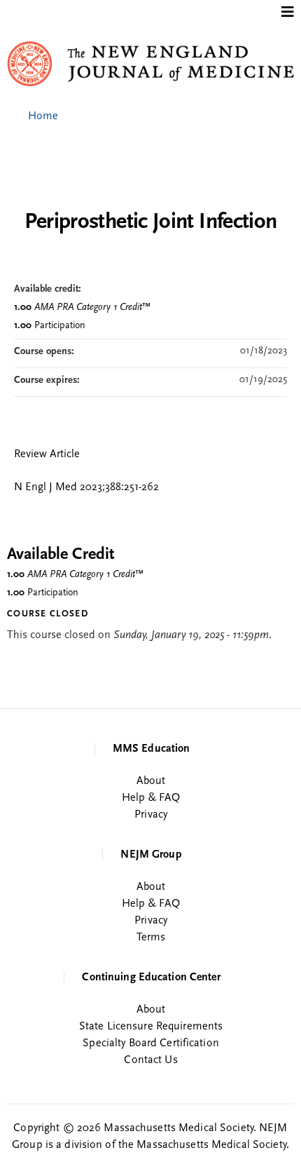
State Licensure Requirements (151, 1026)
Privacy (150, 814)
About (151, 781)
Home (43, 116)
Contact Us (150, 1060)
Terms (151, 937)
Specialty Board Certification (150, 1043)
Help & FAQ (151, 798)
